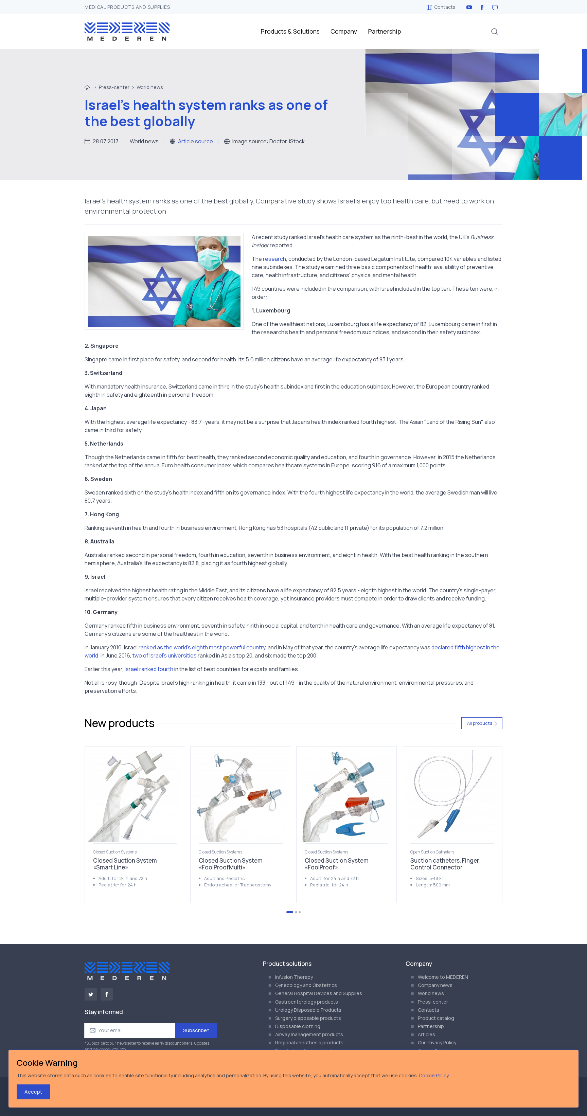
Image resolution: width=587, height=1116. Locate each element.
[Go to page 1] (289, 912)
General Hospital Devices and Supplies (318, 993)
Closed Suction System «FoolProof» (337, 864)
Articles (426, 1034)
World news (150, 87)
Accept (33, 1091)
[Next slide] (480, 824)
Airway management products (309, 1034)
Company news (435, 985)
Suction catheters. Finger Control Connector (444, 864)
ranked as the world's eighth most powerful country (202, 647)
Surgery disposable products (308, 1018)
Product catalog (436, 1018)
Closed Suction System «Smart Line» (125, 864)
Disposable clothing (297, 1026)
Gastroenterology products (306, 1001)
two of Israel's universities (164, 655)
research (274, 259)
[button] (494, 31)
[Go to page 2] (296, 912)
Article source (195, 141)
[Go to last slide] (107, 824)
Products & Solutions (290, 31)
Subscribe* (196, 1030)
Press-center (114, 87)
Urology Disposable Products (308, 1010)
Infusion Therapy (294, 977)
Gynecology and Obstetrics (306, 985)
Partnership (384, 31)
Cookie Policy (434, 1075)
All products (479, 723)
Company (344, 31)
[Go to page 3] (300, 912)
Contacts (445, 7)
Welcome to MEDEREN (443, 977)
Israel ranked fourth (149, 669)
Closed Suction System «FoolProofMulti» (231, 864)
